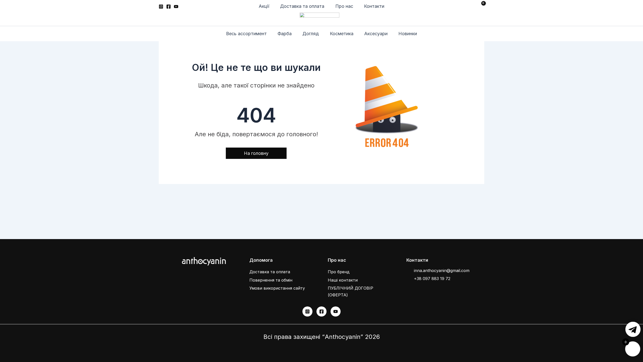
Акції (264, 6)
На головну (256, 153)
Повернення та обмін (270, 280)
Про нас (344, 6)
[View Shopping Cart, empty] (478, 6)
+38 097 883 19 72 (432, 278)
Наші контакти (343, 280)
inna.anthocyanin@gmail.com (441, 270)
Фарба (285, 33)
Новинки (407, 33)
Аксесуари (376, 33)
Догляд (310, 33)
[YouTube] (176, 6)
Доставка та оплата (302, 6)
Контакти (374, 6)
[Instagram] (161, 6)
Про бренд (339, 271)
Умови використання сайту (277, 288)
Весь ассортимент (246, 33)
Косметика (341, 33)
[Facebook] (168, 6)
